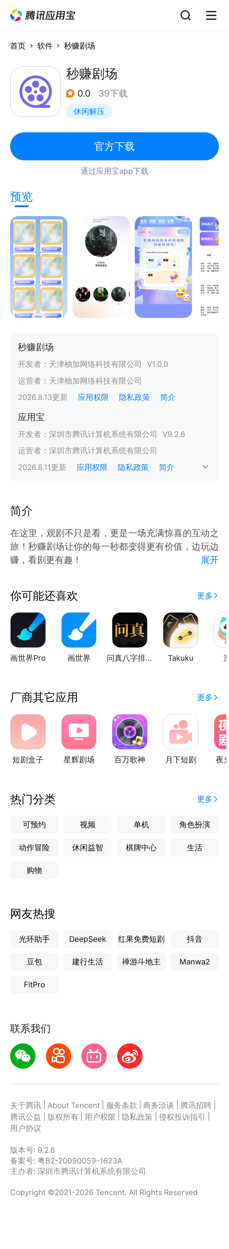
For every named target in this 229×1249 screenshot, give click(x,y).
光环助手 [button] (34, 939)
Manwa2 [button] (195, 961)
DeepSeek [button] (87, 939)
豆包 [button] (34, 961)
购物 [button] (34, 870)
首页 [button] (18, 45)
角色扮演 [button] (194, 824)
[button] (42, 15)
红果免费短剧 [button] (141, 939)
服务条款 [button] (121, 1105)
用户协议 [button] (25, 1128)
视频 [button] (87, 824)
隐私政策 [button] (134, 397)
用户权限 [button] (100, 1116)
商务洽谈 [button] (158, 1105)
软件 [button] (45, 45)
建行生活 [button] (87, 961)
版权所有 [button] (62, 1116)
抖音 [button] (194, 939)
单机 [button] (141, 824)
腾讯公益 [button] (25, 1116)
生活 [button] (194, 847)
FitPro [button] (34, 984)
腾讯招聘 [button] (195, 1105)
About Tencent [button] (73, 1105)
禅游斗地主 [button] (141, 961)
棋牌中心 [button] (141, 847)
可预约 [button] (34, 824)
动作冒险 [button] (34, 847)
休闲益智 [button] (87, 847)
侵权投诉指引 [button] (182, 1116)
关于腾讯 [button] (25, 1105)
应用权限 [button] (93, 397)
